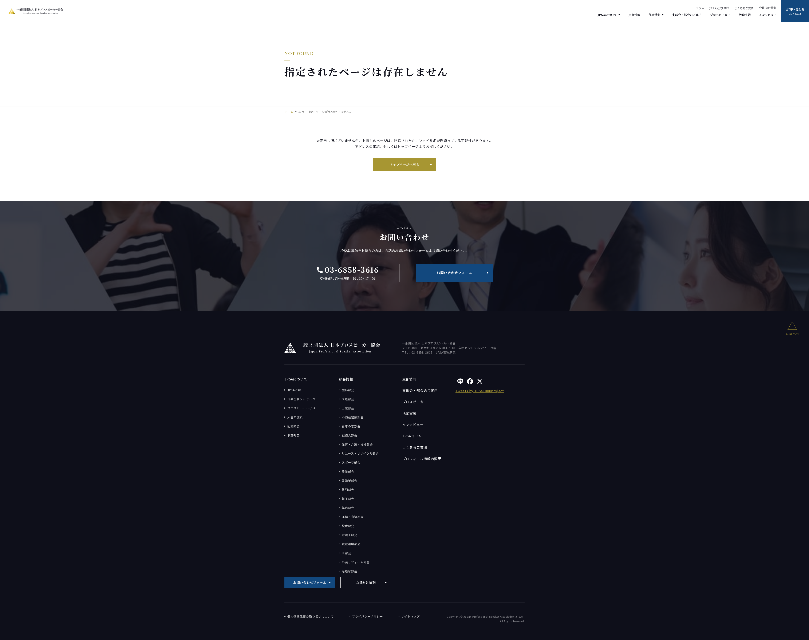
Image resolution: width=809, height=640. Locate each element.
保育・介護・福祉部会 (357, 444)
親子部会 (348, 499)
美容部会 (348, 508)
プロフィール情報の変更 (421, 458)
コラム (700, 8)
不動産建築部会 (352, 417)
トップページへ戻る (404, 164)
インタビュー (768, 14)
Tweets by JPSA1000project (479, 390)
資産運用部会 (351, 544)
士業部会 (348, 408)
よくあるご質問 (744, 8)
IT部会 (346, 553)
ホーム (289, 112)
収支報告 (293, 435)
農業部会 (348, 471)
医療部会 (348, 399)
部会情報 (654, 14)
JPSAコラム (412, 435)
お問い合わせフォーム (454, 272)
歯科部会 (348, 390)
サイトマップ (410, 616)
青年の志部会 (351, 426)
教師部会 (348, 489)
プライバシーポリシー (367, 616)
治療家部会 (349, 571)
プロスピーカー (720, 14)
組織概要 (293, 426)
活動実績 (745, 14)
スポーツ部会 (351, 462)
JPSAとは (294, 390)
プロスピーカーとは (301, 408)
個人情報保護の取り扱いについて (310, 616)
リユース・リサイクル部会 (360, 453)
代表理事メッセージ (301, 399)
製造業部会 (349, 480)
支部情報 (634, 14)
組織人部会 (349, 435)
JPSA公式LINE (719, 8)
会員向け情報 (768, 8)
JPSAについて (607, 14)
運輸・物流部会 (352, 517)
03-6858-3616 (347, 269)
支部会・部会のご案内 (687, 14)
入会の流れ (295, 417)
